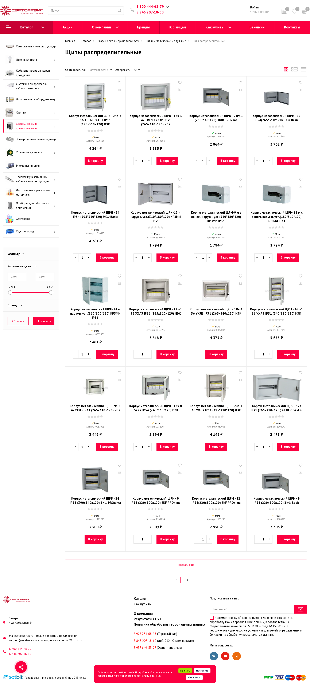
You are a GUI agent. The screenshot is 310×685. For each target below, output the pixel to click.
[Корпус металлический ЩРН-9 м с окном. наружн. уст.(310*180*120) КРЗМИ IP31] (216, 192)
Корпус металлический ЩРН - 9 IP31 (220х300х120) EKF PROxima (156, 500)
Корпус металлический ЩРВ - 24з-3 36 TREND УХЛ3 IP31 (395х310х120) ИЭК (95, 120)
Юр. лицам (177, 27)
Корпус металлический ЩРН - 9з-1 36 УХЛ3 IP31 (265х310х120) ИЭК (95, 408)
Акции (67, 27)
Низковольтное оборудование (35, 99)
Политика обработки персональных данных (169, 624)
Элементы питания (28, 166)
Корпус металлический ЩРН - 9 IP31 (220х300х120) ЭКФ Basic (276, 500)
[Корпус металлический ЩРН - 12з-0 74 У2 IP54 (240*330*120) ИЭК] (156, 386)
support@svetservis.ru (23, 640)
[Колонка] (304, 70)
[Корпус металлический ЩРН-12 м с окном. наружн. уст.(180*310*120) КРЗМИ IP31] (276, 192)
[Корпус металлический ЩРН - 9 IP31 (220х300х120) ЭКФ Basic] (276, 478)
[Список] (294, 70)
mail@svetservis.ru (21, 636)
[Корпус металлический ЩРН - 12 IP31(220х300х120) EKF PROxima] (216, 478)
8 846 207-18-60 (150, 12)
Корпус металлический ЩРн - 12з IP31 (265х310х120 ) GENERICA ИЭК (277, 408)
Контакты (292, 27)
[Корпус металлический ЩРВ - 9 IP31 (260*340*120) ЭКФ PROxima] (216, 95)
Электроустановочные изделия (36, 139)
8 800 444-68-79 (150, 6)
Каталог (26, 27)
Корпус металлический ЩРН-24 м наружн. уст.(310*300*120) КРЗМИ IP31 (95, 313)
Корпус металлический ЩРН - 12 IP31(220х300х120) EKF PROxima (216, 500)
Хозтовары (23, 219)
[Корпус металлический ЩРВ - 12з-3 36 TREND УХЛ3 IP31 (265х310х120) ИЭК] (156, 95)
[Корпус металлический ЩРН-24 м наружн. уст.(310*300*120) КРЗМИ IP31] (95, 289)
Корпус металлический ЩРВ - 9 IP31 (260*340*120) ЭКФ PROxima (216, 118)
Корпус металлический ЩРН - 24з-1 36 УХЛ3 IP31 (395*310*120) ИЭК (216, 408)
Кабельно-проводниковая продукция (33, 73)
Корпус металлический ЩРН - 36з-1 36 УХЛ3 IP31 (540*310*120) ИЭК (276, 311)
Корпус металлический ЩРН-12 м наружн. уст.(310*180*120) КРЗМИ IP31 (156, 216)
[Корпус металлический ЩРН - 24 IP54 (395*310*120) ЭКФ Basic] (95, 192)
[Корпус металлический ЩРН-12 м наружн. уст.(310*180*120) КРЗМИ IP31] (156, 192)
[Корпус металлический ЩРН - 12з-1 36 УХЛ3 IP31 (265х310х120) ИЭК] (156, 289)
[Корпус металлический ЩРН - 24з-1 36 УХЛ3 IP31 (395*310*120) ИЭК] (216, 386)
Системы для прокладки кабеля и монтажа (31, 86)
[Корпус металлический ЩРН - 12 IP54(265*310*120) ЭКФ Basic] (276, 95)
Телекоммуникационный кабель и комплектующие (32, 179)
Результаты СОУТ (148, 619)
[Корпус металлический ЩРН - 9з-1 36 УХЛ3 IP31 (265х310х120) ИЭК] (95, 386)
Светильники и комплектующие (36, 46)
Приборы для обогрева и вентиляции (32, 205)
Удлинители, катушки (29, 152)
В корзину (95, 161)
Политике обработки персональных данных (134, 675)
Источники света (26, 60)
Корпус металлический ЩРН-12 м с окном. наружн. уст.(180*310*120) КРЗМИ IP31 (277, 216)
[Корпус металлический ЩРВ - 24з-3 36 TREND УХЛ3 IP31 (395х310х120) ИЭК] (95, 95)
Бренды (143, 27)
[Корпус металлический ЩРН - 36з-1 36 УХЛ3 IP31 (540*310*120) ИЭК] (276, 289)
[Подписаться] (300, 609)
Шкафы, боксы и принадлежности (27, 126)
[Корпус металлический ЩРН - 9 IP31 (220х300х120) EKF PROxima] (156, 478)
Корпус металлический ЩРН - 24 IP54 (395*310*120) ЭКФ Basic (95, 214)
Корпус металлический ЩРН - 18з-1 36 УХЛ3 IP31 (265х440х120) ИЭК (216, 311)
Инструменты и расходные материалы (33, 192)
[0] (304, 12)
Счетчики (21, 112)
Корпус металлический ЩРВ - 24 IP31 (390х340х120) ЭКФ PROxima (95, 500)
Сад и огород (25, 231)
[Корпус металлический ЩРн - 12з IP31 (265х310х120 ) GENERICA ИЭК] (276, 386)
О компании (101, 27)
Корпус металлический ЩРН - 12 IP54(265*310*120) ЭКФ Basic (276, 118)
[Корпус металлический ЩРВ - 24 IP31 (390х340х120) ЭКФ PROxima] (95, 478)
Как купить (214, 27)
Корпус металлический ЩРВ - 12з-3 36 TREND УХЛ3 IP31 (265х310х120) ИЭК (155, 120)
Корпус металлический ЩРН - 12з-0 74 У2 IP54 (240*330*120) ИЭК (155, 408)
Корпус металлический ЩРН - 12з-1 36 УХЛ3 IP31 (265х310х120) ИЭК (155, 311)
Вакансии (256, 27)
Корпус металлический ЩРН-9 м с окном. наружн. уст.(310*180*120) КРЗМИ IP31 (216, 216)
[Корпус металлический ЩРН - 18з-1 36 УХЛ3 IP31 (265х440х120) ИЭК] (216, 289)
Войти (254, 7)
